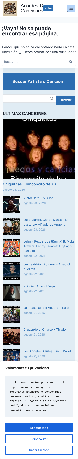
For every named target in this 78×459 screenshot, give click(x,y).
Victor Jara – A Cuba (38, 198)
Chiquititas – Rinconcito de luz (30, 184)
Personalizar (39, 439)
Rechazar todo (39, 450)
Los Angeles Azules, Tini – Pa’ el (47, 351)
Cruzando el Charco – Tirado (45, 329)
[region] (39, 410)
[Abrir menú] (71, 8)
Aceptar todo (39, 427)
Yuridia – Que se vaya (39, 286)
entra (48, 8)
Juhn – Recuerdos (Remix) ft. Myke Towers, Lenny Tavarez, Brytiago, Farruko (49, 246)
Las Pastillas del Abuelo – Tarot (46, 308)
